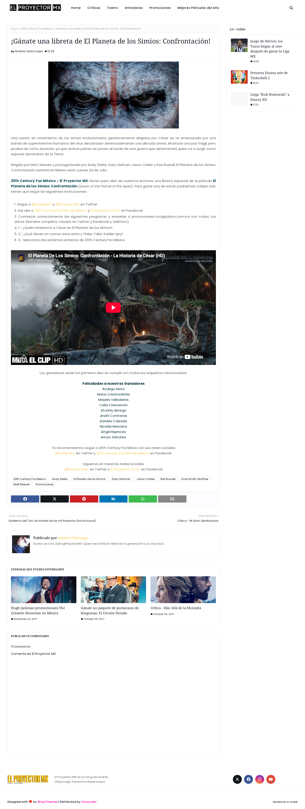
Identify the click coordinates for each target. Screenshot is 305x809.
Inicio (14, 29)
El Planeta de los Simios (90, 479)
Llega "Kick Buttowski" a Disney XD (269, 97)
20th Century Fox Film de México (60, 210)
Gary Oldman (121, 479)
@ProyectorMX (67, 204)
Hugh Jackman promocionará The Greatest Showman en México (38, 610)
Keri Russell (168, 479)
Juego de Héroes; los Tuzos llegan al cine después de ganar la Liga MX (269, 48)
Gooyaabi (88, 802)
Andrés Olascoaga (29, 51)
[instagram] (259, 779)
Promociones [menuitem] (160, 8)
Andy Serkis (60, 479)
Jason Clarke (145, 479)
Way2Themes (48, 802)
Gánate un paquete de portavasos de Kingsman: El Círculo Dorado (110, 610)
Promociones (45, 484)
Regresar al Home (285, 802)
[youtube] (270, 779)
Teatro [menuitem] (112, 8)
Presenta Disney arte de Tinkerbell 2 (269, 75)
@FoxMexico (41, 204)
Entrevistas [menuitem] (134, 8)
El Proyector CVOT (105, 210)
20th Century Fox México (37, 29)
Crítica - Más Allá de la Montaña (175, 608)
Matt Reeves (21, 484)
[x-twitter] (237, 779)
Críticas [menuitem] (93, 8)
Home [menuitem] (76, 8)
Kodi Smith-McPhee (195, 479)
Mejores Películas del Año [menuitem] (198, 8)
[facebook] (248, 779)
